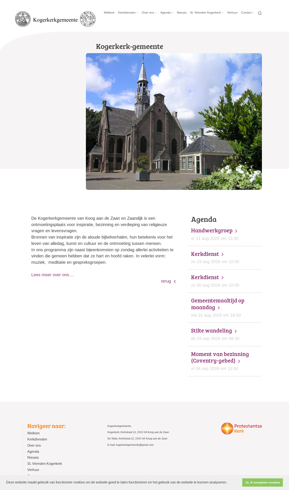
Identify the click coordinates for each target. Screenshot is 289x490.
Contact (246, 12)
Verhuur (232, 12)
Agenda (165, 12)
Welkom (109, 12)
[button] (228, 482)
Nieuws (182, 12)
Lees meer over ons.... (52, 274)
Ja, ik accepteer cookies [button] (262, 482)
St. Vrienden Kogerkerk (205, 12)
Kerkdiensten (127, 12)
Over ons (148, 12)
